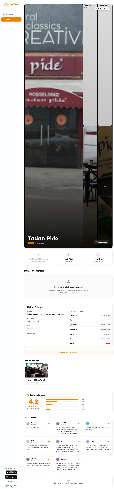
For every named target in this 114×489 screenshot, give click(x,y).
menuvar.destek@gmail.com (11, 483)
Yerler (8, 19)
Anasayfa (9, 14)
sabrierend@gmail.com (11, 486)
